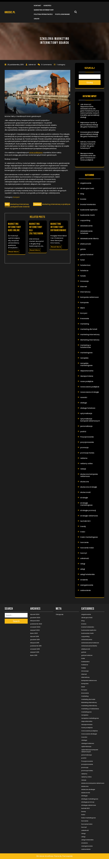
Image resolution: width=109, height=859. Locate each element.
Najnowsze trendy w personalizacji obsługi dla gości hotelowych (89, 124)
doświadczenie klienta (89, 238)
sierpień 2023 (35, 630)
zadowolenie (85, 590)
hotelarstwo (85, 265)
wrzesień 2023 (35, 627)
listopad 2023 (35, 621)
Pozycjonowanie (62, 14)
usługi (82, 569)
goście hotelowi (86, 254)
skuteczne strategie (88, 487)
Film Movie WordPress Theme (47, 856)
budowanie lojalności (89, 210)
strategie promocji (88, 510)
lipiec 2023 (34, 633)
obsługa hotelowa (87, 408)
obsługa (83, 403)
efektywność (85, 244)
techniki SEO (85, 521)
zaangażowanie (86, 585)
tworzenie (84, 542)
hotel (82, 260)
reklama (83, 458)
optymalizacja (86, 413)
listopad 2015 (34, 643)
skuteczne (84, 481)
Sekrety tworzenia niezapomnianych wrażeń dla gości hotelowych (87, 145)
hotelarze (84, 270)
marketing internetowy (90, 334)
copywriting (85, 220)
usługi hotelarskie (87, 574)
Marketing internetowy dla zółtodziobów (36, 228)
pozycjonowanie (87, 442)
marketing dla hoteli (88, 329)
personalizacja (86, 426)
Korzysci (16, 197)
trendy (83, 526)
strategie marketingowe (86, 504)
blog (82, 194)
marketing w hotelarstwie (85, 346)
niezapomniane (86, 376)
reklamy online (86, 463)
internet (83, 286)
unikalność (84, 558)
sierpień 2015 (34, 652)
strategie (84, 497)
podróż (83, 431)
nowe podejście (86, 381)
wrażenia (84, 579)
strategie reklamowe (89, 516)
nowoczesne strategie (89, 392)
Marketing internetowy (44, 10)
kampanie (84, 302)
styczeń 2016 (34, 636)
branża (83, 199)
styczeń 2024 (34, 614)
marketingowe (86, 352)
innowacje (84, 281)
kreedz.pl (10, 12)
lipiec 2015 (33, 655)
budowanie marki (87, 215)
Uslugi (82, 564)
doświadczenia (86, 226)
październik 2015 (36, 646)
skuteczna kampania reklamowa (89, 475)
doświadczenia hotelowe (86, 232)
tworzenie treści (87, 548)
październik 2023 (36, 624)
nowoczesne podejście (89, 387)
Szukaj (90, 68)
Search (16, 621)
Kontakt (37, 5)
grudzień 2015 (35, 640)
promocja (84, 447)
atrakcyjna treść (87, 188)
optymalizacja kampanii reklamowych (90, 420)
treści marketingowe (89, 537)
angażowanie (85, 183)
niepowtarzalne (86, 371)
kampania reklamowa (89, 297)
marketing (84, 324)
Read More (14, 252)
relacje (83, 469)
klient (82, 308)
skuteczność (85, 492)
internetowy (85, 292)
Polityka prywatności (43, 14)
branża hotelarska (88, 204)
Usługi (36, 19)
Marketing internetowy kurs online (14, 227)
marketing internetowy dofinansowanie (58, 227)
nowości (83, 397)
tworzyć (83, 553)
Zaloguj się (59, 614)
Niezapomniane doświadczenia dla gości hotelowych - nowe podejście (88, 156)
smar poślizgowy (36, 152)
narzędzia (84, 358)
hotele (83, 276)
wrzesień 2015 (35, 649)
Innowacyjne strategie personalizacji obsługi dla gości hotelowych (89, 134)
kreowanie (84, 318)
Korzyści (47, 5)
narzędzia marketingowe (86, 364)
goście (83, 249)
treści (82, 532)
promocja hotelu (87, 453)
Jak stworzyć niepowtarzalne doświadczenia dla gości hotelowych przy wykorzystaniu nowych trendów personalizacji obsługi (89, 110)
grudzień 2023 (35, 618)
